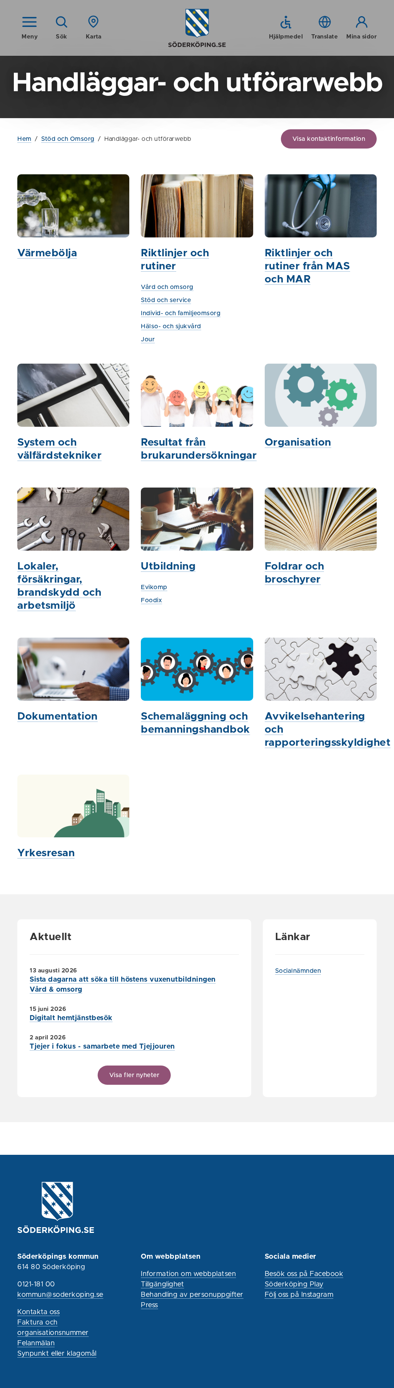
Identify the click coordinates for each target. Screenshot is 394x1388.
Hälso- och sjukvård (171, 326)
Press (149, 1305)
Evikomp (154, 587)
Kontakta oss (38, 1312)
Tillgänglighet (162, 1284)
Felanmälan (36, 1343)
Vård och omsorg (167, 287)
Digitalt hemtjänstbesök (71, 1018)
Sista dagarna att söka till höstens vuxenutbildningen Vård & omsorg (123, 984)
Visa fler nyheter (134, 1075)
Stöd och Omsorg (68, 139)
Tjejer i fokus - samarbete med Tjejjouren (102, 1046)
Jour (148, 339)
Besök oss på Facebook (304, 1274)
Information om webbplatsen (188, 1274)
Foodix (151, 600)
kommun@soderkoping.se (60, 1294)
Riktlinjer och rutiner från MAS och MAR (307, 266)
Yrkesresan (46, 853)
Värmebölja (47, 253)
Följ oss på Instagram (299, 1294)
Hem (24, 139)
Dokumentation (57, 717)
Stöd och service (166, 300)
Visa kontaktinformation (329, 139)
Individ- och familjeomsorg (180, 313)
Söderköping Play (294, 1284)
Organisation (298, 443)
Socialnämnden (298, 971)
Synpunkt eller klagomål (57, 1353)
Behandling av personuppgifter (192, 1294)
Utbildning (168, 566)
